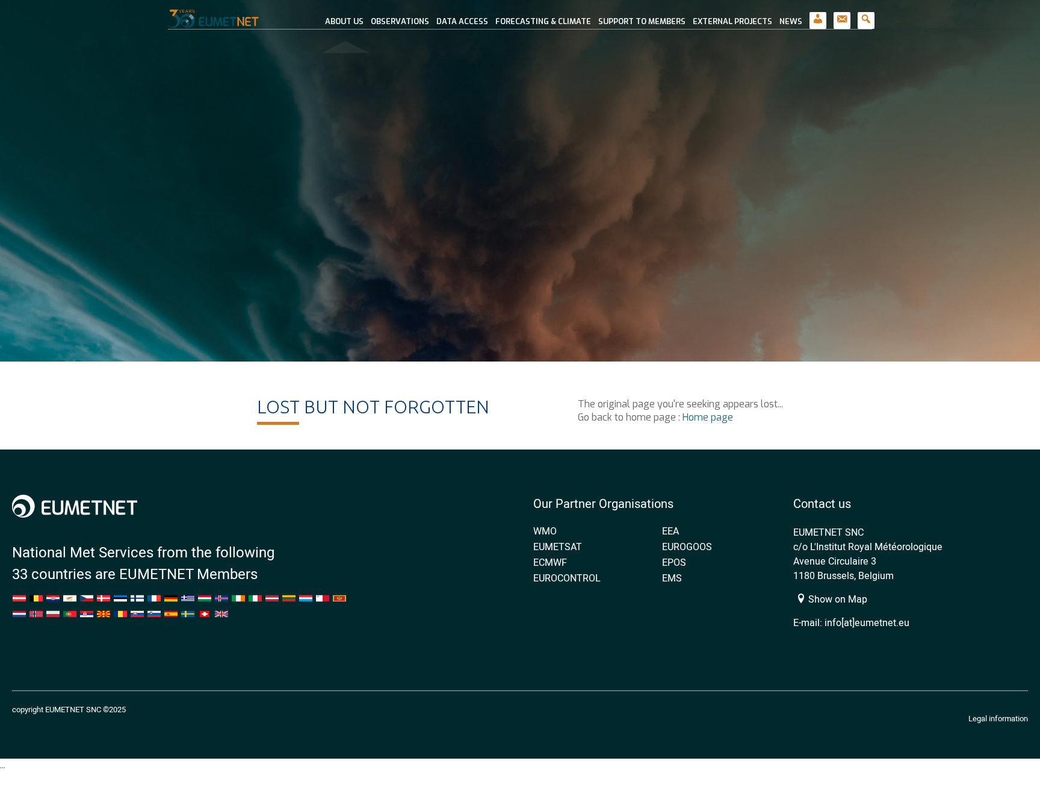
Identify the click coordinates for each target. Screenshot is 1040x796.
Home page (707, 417)
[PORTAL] (818, 15)
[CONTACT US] (842, 15)
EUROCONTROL (567, 578)
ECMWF (550, 562)
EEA (670, 531)
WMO (545, 531)
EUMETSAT (557, 547)
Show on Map (836, 599)
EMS (672, 578)
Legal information (998, 718)
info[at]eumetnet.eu (867, 622)
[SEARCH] (866, 15)
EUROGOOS (687, 547)
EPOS (674, 562)
